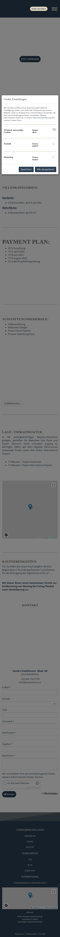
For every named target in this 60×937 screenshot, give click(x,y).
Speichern (26, 169)
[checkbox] (54, 129)
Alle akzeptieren (45, 169)
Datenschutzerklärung (42, 117)
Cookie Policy (16, 120)
